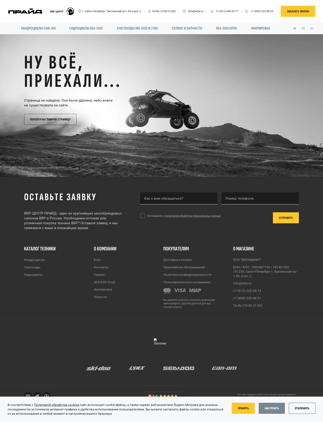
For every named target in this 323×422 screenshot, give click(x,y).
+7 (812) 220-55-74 (247, 291)
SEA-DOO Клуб (226, 28)
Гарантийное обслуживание (184, 267)
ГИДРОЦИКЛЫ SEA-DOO (86, 28)
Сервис (99, 275)
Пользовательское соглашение (186, 282)
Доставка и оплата (177, 260)
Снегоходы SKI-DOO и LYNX (137, 28)
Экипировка (260, 28)
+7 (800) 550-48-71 (247, 298)
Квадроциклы (34, 260)
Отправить (286, 218)
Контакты (101, 267)
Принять (243, 408)
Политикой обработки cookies (56, 405)
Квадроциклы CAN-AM (38, 28)
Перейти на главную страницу (50, 119)
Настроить (272, 408)
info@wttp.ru (196, 11)
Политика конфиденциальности (187, 275)
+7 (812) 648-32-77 (227, 11)
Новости (100, 297)
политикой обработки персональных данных (193, 216)
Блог (97, 260)
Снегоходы (32, 267)
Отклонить (302, 408)
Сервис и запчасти (187, 28)
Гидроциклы (33, 275)
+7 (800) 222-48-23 (262, 11)
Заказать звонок (298, 11)
